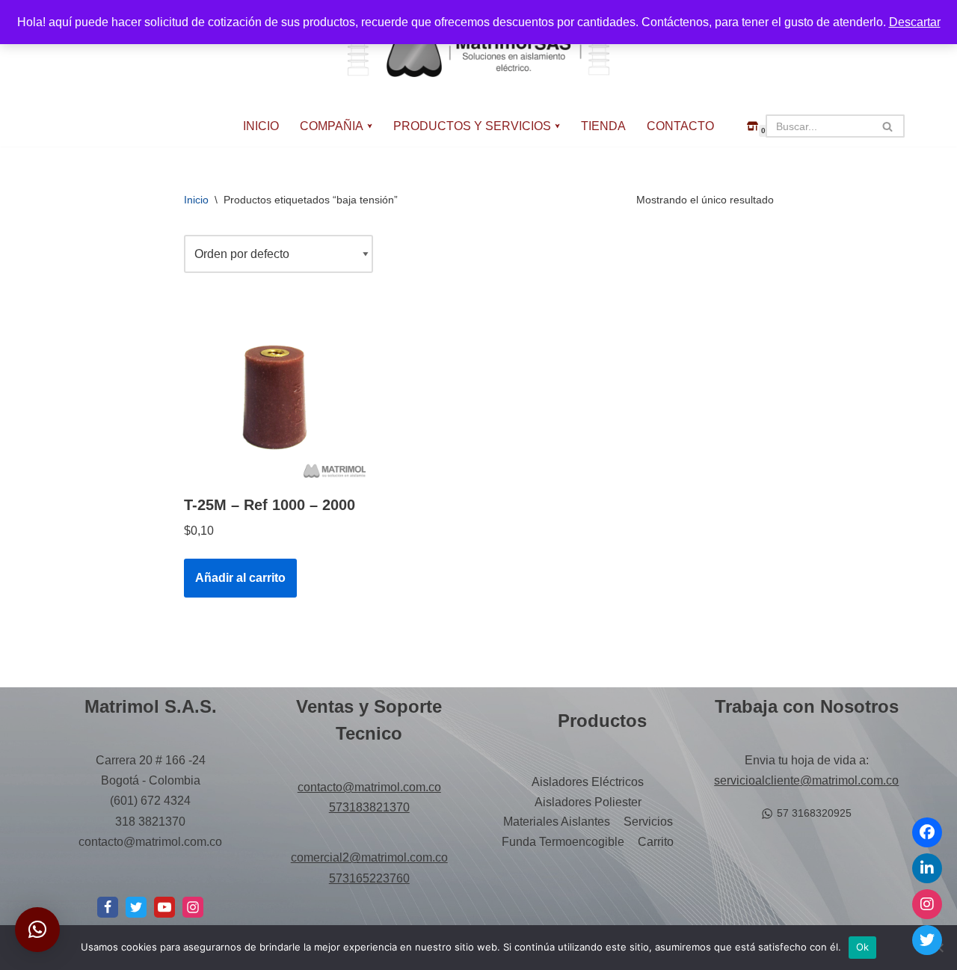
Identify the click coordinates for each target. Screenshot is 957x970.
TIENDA (603, 126)
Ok (863, 947)
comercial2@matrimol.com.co (369, 857)
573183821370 (369, 807)
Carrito (656, 841)
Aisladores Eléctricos (588, 782)
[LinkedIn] (927, 868)
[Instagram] (192, 907)
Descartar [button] (915, 22)
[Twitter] (927, 940)
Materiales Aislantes (556, 821)
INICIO (261, 126)
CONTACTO (680, 126)
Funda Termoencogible (563, 841)
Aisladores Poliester (588, 802)
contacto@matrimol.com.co (369, 787)
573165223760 (369, 878)
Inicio (196, 200)
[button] (369, 126)
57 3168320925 (814, 813)
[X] (136, 907)
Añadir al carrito (240, 577)
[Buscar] (888, 126)
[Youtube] (164, 907)
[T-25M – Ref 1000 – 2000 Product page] (275, 394)
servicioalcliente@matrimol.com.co (806, 780)
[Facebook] (107, 907)
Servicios (648, 821)
